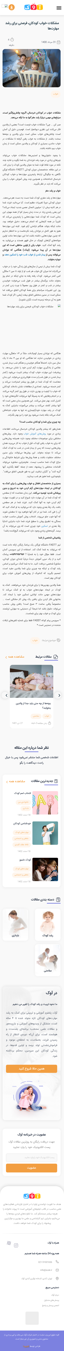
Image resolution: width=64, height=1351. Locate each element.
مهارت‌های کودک (22, 832)
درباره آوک (55, 1295)
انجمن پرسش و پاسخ (50, 1305)
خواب (55, 94)
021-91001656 (45, 1262)
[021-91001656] (57, 1261)
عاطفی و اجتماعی (22, 838)
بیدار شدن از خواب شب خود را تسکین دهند (24, 255)
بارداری (26, 808)
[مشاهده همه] (6, 657)
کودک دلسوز (25, 860)
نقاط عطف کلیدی (22, 844)
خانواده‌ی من (23, 802)
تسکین (44, 526)
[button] (59, 8)
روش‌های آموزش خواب (35, 434)
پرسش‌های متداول (51, 1300)
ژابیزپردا (26, 1346)
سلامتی (36, 716)
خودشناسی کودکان (22, 823)
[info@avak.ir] (57, 1270)
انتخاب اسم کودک (22, 793)
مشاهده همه (16, 657)
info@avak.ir (46, 1270)
